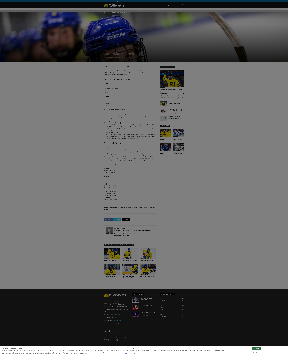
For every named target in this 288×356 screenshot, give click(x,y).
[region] (144, 351)
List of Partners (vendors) (129, 353)
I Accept (257, 348)
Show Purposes (257, 352)
